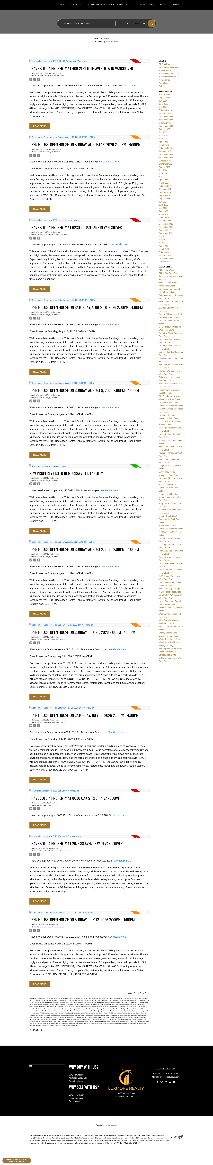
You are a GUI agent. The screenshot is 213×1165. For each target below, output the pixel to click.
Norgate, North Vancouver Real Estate (46, 1017)
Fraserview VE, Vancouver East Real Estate (60, 1006)
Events (163, 5)
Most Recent (164, 94)
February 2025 (165, 148)
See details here (127, 85)
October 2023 (165, 192)
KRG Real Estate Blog (168, 67)
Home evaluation (76, 1098)
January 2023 (165, 221)
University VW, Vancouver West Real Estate (52, 235)
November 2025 (166, 120)
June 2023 (163, 205)
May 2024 (163, 177)
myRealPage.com (111, 1125)
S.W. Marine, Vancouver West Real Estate (78, 1019)
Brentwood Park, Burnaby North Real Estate (127, 998)
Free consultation (76, 1101)
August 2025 (164, 129)
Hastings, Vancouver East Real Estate (109, 1009)
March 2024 (164, 183)
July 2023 (163, 202)
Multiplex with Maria (167, 77)
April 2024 (163, 180)
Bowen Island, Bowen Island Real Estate (101, 998)
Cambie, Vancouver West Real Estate (83, 1000)
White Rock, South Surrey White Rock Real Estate (102, 1023)
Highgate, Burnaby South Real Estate (132, 1009)
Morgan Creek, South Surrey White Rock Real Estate (84, 1015)
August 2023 (164, 199)
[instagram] (161, 1081)
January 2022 (165, 255)
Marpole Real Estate (44, 805)
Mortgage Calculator (78, 1078)
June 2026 (163, 104)
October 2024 (165, 161)
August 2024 (164, 167)
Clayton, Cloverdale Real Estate (135, 1000)
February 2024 (165, 186)
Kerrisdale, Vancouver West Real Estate (62, 1011)
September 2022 (166, 233)
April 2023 (163, 211)
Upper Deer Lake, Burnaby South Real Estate (70, 1021)
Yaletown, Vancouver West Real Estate (66, 1025)
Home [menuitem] (63, 5)
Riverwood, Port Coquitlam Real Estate (52, 1019)
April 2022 (163, 246)
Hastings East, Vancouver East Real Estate (83, 1009)
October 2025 (165, 123)
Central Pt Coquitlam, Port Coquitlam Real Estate (110, 1000)
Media (151, 5)
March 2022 (164, 249)
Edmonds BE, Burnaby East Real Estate (72, 1004)
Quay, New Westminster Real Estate (122, 1017)
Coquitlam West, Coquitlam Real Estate (65, 1002)
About (176, 5)
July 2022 (163, 236)
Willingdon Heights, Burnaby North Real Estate (132, 1023)
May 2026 (163, 107)
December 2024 (166, 154)
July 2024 (163, 170)
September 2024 (166, 164)
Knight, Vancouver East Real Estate (110, 1011)
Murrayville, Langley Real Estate (48, 152)
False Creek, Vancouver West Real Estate (124, 1004)
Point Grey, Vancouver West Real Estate (97, 1017)
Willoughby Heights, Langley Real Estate (41, 1025)
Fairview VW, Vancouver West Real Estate (97, 1004)
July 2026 (163, 101)
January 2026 (165, 113)
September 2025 (166, 126)
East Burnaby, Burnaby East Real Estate (46, 1004)
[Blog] (174, 1081)
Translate (114, 41)
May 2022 (163, 243)
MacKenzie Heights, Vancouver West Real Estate (54, 851)
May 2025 (163, 139)
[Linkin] (170, 1081)
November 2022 (166, 227)
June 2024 (163, 173)
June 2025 (163, 135)
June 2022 (163, 240)
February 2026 (165, 110)
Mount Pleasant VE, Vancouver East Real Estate (115, 1015)
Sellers (138, 5)
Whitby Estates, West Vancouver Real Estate (72, 1023)
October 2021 (165, 262)
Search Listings (76, 1081)
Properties (74, 5)
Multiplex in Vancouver (169, 74)
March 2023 (164, 214)
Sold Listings (164, 86)
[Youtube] (166, 1081)
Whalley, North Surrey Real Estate (47, 1023)
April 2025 (163, 142)
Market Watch (165, 70)
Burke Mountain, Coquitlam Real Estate (60, 1000)
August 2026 (164, 98)
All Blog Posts (165, 64)
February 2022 (165, 252)
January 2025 (165, 151)
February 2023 (165, 218)
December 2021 (166, 259)
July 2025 (163, 132)
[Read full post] (89, 62)
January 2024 (165, 189)
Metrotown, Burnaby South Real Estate (55, 1015)
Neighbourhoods (94, 5)
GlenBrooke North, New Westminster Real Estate (90, 1006)
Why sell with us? (76, 1095)
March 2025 (164, 145)
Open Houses (165, 83)
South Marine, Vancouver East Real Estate (104, 1019)
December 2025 (166, 117)
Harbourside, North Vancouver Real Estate (57, 1009)
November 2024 (166, 158)
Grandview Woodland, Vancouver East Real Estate (120, 1006)
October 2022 (165, 230)
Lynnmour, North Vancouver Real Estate (60, 1013)
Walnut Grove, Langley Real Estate (95, 1021)
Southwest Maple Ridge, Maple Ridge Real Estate (133, 1019)
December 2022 (166, 224)
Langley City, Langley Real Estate (131, 1011)
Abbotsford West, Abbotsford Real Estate (50, 998)
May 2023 (163, 208)
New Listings (164, 80)
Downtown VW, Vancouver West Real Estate (91, 1002)
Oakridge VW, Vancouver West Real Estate (71, 1017)
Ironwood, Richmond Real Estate (39, 1011)
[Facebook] (157, 1081)
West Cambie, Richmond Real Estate (118, 1021)
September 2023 (166, 195)
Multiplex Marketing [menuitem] (119, 5)
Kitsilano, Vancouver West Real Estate (50, 76)
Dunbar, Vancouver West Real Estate (116, 1002)
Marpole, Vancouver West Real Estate (128, 1013)
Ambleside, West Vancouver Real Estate (75, 998)
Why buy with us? (76, 1075)
